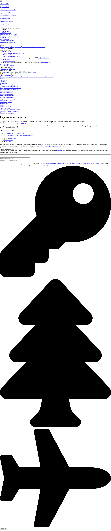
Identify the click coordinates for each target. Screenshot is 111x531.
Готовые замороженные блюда (9, 86)
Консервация (4, 103)
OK (22, 72)
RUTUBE (33, 72)
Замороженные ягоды (6, 92)
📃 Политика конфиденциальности (14, 133)
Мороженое (3, 83)
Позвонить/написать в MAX (8, 34)
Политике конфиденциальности (50, 146)
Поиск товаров (6, 28)
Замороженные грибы (6, 97)
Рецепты (18, 47)
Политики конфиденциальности (54, 163)
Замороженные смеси (6, 91)
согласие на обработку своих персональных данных (83, 163)
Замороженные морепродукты (9, 89)
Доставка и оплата (26, 47)
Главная (2, 48)
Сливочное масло (5, 108)
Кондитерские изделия (6, 100)
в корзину (3, 42)
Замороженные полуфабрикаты (9, 84)
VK (18, 72)
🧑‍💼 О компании (8, 140)
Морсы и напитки (5, 106)
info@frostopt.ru (4, 39)
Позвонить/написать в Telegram (9, 36)
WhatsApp (4, 69)
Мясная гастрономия (6, 102)
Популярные (3, 80)
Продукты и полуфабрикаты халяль (10, 88)
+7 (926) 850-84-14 (5, 33)
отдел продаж (61, 150)
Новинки (2, 78)
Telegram (12, 69)
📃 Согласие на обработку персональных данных (18, 135)
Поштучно (3, 81)
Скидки (9, 47)
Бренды (13, 47)
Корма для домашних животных (9, 111)
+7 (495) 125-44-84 (5, 37)
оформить (12, 42)
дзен (26, 72)
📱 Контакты (7, 141)
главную (23, 123)
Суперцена (3, 47)
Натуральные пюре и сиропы (8, 99)
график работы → (43, 58)
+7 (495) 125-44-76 (5, 31)
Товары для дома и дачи (7, 113)
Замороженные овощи (6, 94)
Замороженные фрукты (7, 95)
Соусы (2, 105)
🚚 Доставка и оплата (9, 138)
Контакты (42, 47)
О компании (35, 47)
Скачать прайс (49, 77)
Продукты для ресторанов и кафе (10, 109)
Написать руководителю (7, 40)
